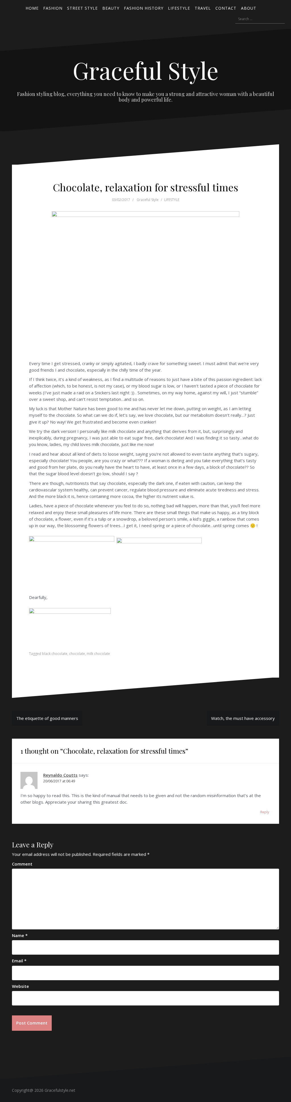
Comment (22, 864)
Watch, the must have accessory (243, 718)
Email (19, 960)
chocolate (77, 653)
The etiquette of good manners (47, 718)
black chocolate (54, 653)
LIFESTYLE (171, 199)
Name (20, 935)
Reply (264, 812)
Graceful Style (146, 70)
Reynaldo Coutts (60, 775)
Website (20, 986)
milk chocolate (98, 653)
